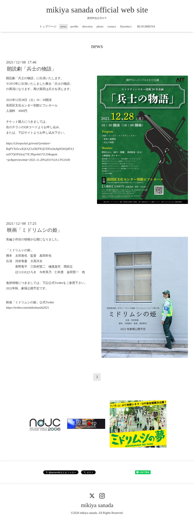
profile (74, 26)
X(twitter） (126, 26)
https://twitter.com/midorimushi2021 (27, 307)
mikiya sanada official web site (97, 9)
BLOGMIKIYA (146, 26)
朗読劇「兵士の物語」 (31, 69)
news (63, 26)
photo (100, 26)
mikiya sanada (97, 505)
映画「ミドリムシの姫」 (34, 230)
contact (111, 26)
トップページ (47, 26)
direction (87, 26)
